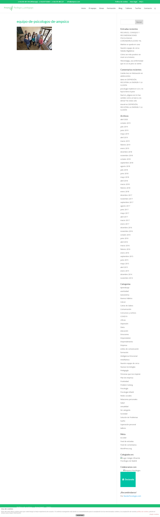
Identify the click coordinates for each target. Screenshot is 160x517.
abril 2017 (124, 217)
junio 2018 (124, 173)
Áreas (101, 8)
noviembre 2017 (126, 199)
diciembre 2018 (126, 152)
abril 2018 (124, 181)
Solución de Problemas (129, 417)
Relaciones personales (128, 399)
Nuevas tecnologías (127, 367)
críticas (123, 320)
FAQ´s (141, 2)
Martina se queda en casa (130, 44)
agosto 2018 (125, 166)
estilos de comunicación (129, 349)
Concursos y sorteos (128, 313)
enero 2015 (124, 271)
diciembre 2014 (126, 274)
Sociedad (123, 414)
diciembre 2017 (126, 195)
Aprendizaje (124, 287)
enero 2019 (124, 148)
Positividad (124, 381)
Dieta (122, 327)
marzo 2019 (125, 141)
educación (124, 331)
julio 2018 (124, 170)
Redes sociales (126, 396)
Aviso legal (133, 2)
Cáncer (123, 302)
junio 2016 (124, 238)
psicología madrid (127, 89)
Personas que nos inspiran (130, 374)
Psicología (124, 388)
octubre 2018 (125, 159)
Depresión (124, 324)
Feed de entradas (127, 441)
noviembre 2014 (126, 278)
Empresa (123, 345)
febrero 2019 (125, 145)
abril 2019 (124, 137)
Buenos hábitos (126, 298)
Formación (111, 8)
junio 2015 (124, 260)
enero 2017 (124, 224)
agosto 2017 (125, 206)
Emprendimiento (126, 342)
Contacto (148, 8)
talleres (123, 428)
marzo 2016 (125, 245)
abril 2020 (124, 119)
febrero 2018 (125, 188)
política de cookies (143, 511)
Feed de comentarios (128, 445)
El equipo (92, 8)
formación (124, 352)
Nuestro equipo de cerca (129, 363)
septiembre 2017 (126, 202)
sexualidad (124, 406)
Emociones (124, 334)
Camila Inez (124, 73)
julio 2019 (124, 127)
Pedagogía (124, 370)
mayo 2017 (124, 213)
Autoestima (124, 295)
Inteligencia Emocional (128, 356)
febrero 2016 (125, 249)
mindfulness (125, 360)
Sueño (122, 421)
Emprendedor (125, 338)
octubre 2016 (125, 235)
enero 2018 (124, 191)
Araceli (122, 104)
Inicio (83, 8)
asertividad (124, 291)
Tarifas (138, 8)
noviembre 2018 (126, 155)
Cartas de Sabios (126, 305)
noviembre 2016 (126, 231)
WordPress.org (126, 448)
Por (130, 496)
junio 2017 (124, 209)
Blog (120, 8)
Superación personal (128, 424)
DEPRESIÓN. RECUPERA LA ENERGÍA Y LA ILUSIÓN (131, 82)
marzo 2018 (125, 184)
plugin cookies (154, 514)
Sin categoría (125, 410)
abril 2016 (124, 242)
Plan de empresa (126, 378)
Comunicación (125, 309)
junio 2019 (124, 130)
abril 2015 (124, 267)
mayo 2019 (124, 134)
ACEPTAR (80, 515)
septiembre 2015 (126, 256)
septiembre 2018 (126, 163)
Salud (122, 403)
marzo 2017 (125, 220)
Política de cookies (121, 2)
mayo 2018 (124, 177)
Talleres (128, 8)
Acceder (123, 438)
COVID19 (123, 316)
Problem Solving (126, 385)
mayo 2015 (124, 263)
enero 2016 (124, 253)
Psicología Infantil (127, 392)
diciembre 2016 (126, 227)
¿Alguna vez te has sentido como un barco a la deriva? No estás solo (130, 98)
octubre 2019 (125, 123)
